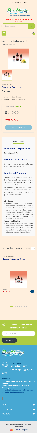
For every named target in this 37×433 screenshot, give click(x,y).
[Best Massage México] (18, 12)
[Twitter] (5, 91)
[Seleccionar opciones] (32, 291)
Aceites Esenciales (17, 41)
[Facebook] (2, 91)
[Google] (8, 91)
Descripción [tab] (18, 141)
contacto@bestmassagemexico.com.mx (17, 390)
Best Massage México (15, 424)
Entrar (25, 2)
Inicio (3, 41)
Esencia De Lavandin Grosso (14, 259)
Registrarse (17, 2)
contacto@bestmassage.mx (13, 392)
